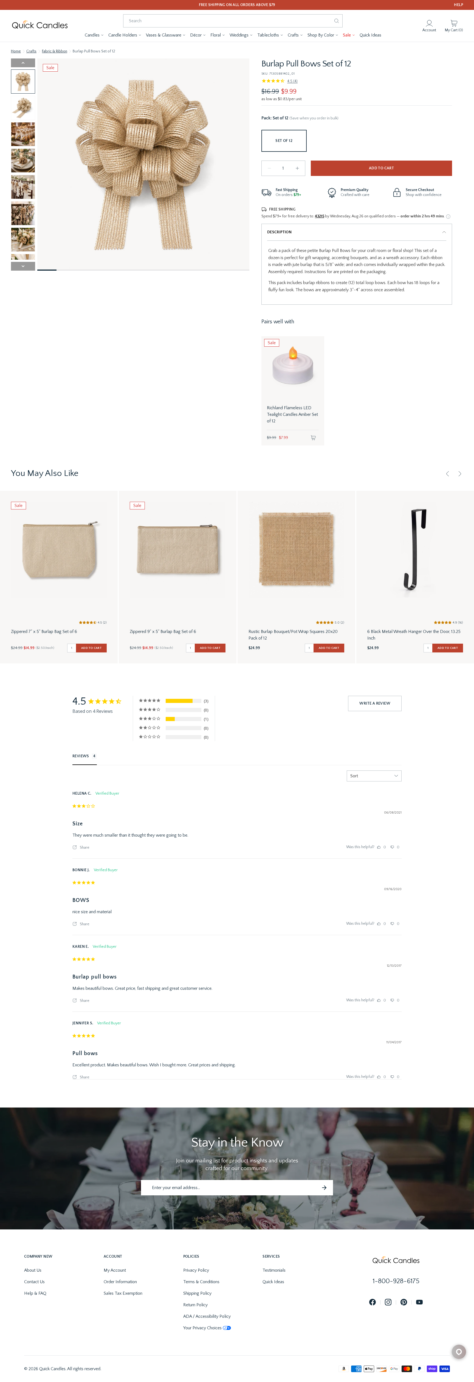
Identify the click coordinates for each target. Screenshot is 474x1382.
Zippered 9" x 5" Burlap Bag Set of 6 (163, 631)
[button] (94, 35)
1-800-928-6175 (396, 1281)
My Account (115, 1270)
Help (458, 5)
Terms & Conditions (201, 1281)
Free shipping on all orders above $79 (237, 5)
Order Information (120, 1281)
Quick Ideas (273, 1281)
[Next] (459, 473)
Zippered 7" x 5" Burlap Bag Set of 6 (44, 631)
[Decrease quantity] (269, 168)
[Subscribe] (324, 1187)
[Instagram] (388, 1302)
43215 (319, 216)
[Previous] (447, 473)
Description (279, 232)
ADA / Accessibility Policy (207, 1316)
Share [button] (84, 847)
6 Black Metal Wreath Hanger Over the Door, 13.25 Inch (414, 635)
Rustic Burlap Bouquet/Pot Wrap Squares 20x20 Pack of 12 (293, 635)
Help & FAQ (35, 1293)
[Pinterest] (403, 1302)
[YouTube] (419, 1302)
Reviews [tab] (80, 756)
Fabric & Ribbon (54, 51)
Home (16, 51)
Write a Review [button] (374, 703)
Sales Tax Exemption (123, 1293)
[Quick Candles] (40, 26)
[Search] (337, 21)
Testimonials (274, 1270)
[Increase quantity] (297, 168)
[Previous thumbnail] (23, 62)
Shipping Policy (197, 1293)
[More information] (448, 216)
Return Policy (195, 1304)
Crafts (31, 51)
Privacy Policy (196, 1270)
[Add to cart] (313, 437)
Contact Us (34, 1281)
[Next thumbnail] (23, 266)
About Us (32, 1270)
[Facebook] (372, 1302)
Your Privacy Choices (202, 1327)
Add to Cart (381, 168)
